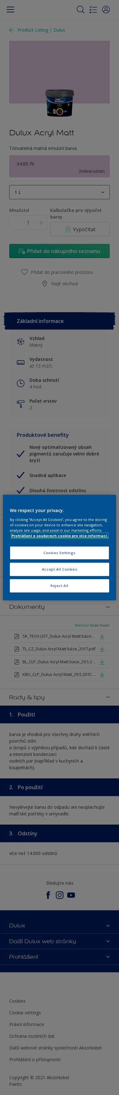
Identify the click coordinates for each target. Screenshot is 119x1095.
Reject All (59, 585)
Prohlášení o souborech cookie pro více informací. (59, 535)
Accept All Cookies (59, 569)
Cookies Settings (59, 552)
